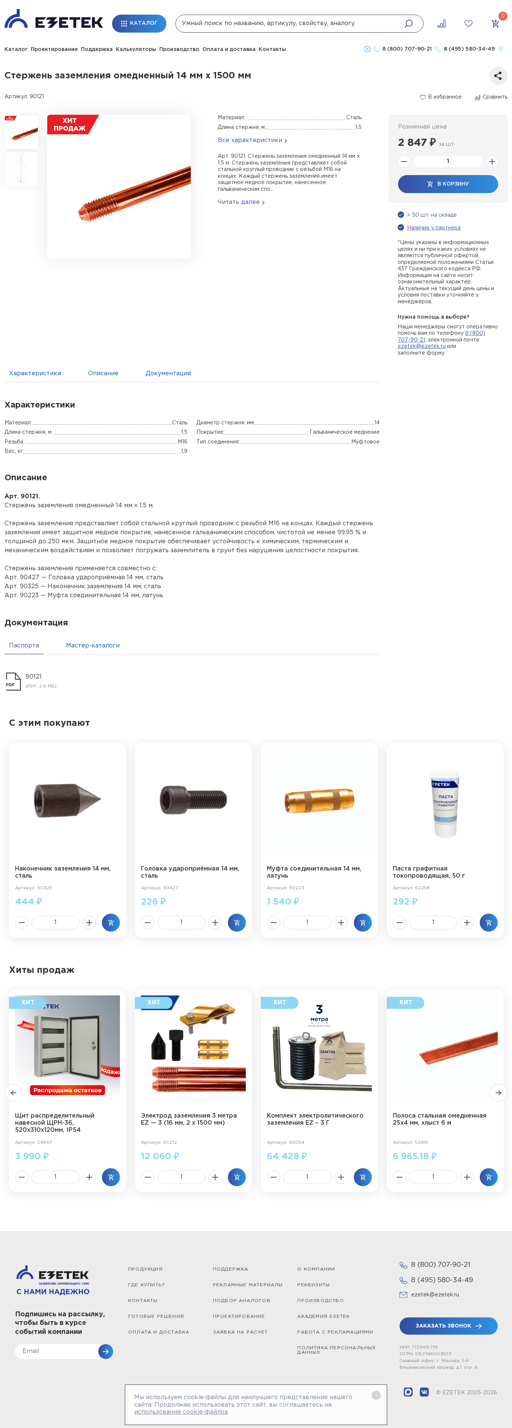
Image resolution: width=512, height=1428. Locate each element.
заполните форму (421, 353)
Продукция (145, 1269)
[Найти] (409, 24)
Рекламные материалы (248, 1285)
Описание (103, 373)
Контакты (272, 49)
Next (499, 1093)
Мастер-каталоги (93, 646)
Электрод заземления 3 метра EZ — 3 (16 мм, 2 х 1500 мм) (189, 1119)
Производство (179, 49)
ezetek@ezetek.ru (422, 346)
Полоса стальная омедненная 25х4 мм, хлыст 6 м (440, 1119)
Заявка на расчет (240, 1332)
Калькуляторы (136, 49)
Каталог (16, 49)
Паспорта (24, 646)
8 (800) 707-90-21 (440, 1265)
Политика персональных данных (336, 1350)
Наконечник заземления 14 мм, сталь (63, 872)
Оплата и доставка (229, 49)
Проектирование (54, 49)
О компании (316, 1269)
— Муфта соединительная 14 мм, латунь (101, 595)
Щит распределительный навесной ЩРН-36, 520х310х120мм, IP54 (54, 1123)
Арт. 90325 (21, 586)
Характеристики (35, 373)
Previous (13, 1093)
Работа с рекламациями (335, 1332)
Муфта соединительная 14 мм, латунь (314, 872)
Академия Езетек (323, 1316)
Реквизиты (313, 1285)
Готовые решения (156, 1316)
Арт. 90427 (21, 577)
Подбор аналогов (242, 1301)
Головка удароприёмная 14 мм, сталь (190, 872)
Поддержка (97, 49)
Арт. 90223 (21, 595)
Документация (168, 373)
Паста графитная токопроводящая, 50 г (429, 872)
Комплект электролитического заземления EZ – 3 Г (315, 1119)
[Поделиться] (499, 76)
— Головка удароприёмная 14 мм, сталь (101, 577)
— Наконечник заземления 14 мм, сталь (100, 586)
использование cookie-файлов (181, 1412)
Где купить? (146, 1285)
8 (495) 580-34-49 (442, 1280)
